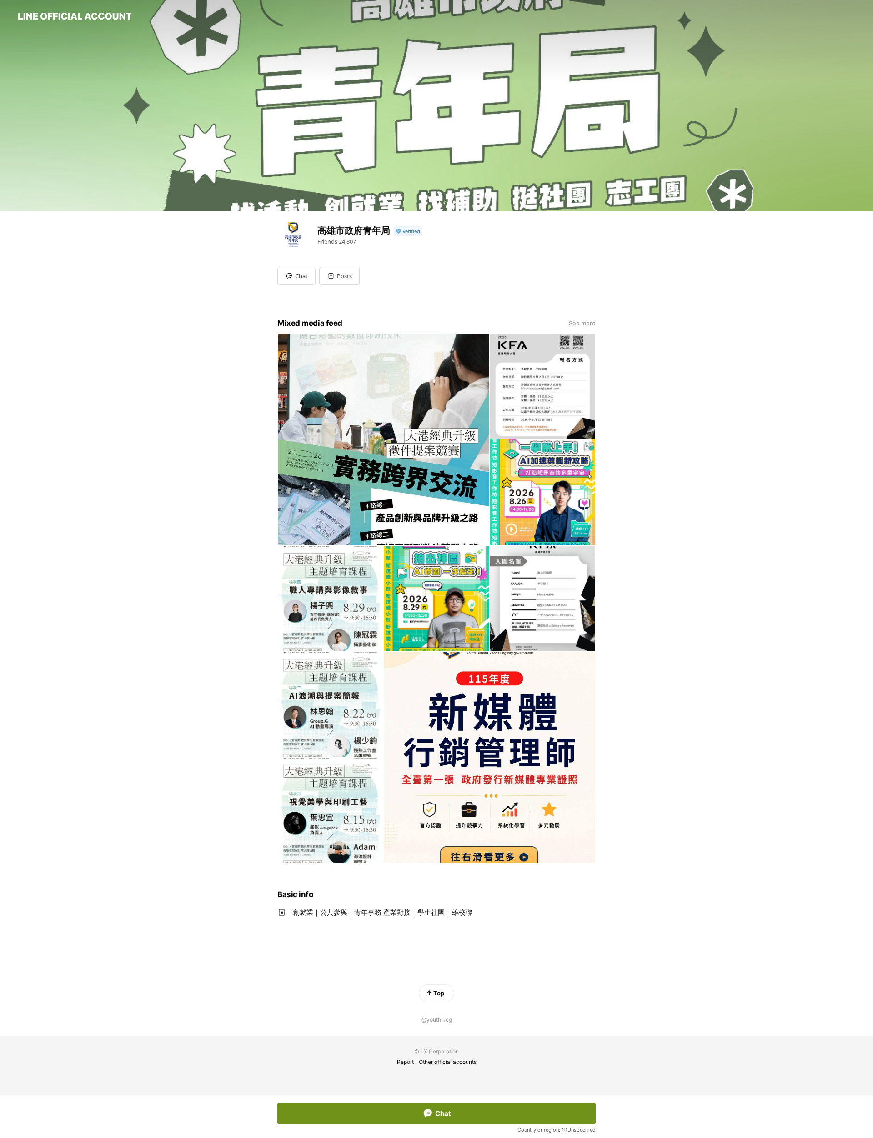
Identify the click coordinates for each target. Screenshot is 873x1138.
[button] (339, 276)
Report (405, 1061)
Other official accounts (448, 1061)
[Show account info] (408, 231)
